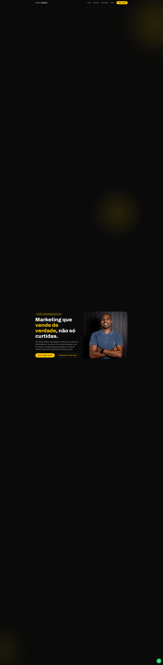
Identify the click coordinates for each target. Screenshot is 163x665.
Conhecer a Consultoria (68, 355)
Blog (112, 2)
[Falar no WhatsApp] (159, 661)
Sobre (89, 2)
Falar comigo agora (45, 355)
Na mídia (96, 2)
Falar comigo (122, 2)
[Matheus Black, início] (41, 3)
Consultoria (104, 2)
